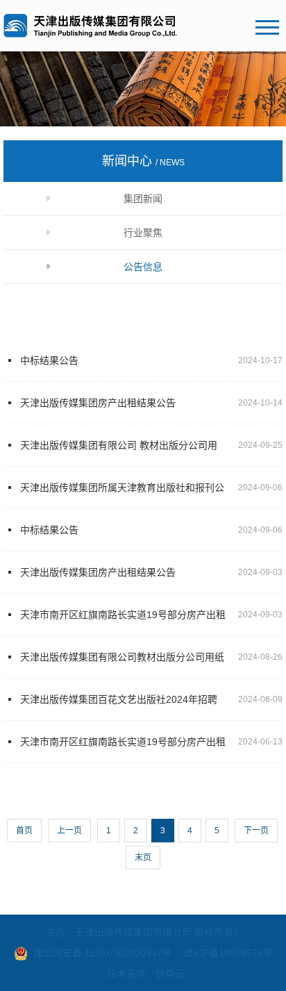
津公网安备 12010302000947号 (102, 952)
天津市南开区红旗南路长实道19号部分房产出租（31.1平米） (123, 622)
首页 (24, 830)
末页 (143, 858)
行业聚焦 (143, 232)
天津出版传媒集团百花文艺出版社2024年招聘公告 (118, 707)
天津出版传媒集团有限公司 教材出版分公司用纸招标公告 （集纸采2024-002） (118, 453)
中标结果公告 (49, 360)
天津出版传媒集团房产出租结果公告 (98, 402)
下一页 (256, 830)
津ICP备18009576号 (228, 952)
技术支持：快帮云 (146, 973)
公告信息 (143, 266)
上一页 (69, 830)
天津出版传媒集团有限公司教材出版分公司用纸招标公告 (122, 664)
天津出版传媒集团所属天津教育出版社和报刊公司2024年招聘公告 (122, 495)
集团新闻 (143, 198)
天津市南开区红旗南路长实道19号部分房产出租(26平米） (123, 749)
